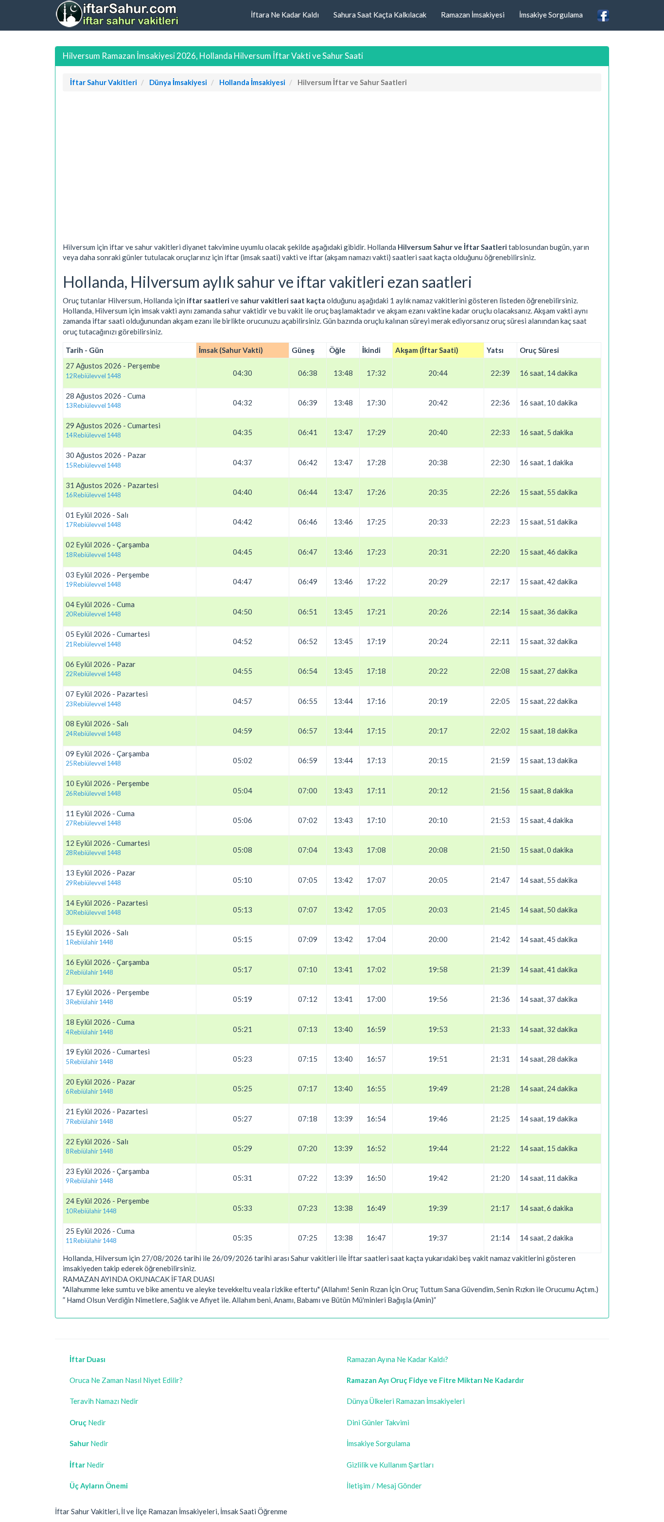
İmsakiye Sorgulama (551, 14)
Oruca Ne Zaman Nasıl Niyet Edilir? (126, 1380)
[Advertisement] (332, 169)
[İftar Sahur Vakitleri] (118, 14)
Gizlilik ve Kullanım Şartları (390, 1464)
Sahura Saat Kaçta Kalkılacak (379, 14)
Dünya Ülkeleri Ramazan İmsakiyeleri (406, 1401)
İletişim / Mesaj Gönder (384, 1485)
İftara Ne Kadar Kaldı (285, 14)
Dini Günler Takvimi (378, 1422)
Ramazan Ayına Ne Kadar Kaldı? (397, 1359)
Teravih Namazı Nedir (104, 1401)
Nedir (88, 1422)
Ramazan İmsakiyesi (473, 14)
